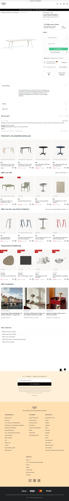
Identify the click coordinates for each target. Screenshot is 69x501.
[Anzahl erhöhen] (47, 49)
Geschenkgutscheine (34, 435)
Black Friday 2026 (49, 445)
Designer (47, 422)
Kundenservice (8, 417)
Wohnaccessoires (33, 422)
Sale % (46, 427)
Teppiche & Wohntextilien (35, 427)
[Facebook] (30, 480)
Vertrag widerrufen (34, 395)
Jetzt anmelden (64, 27)
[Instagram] (34, 480)
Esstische (16, 12)
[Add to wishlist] (13, 168)
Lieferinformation (8, 435)
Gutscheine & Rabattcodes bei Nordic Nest (54, 450)
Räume (46, 437)
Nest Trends (48, 442)
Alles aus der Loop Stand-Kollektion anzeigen (56, 209)
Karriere (28, 464)
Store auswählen (63, 66)
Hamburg (28, 474)
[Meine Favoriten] (60, 3)
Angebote (47, 425)
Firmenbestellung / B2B (10, 447)
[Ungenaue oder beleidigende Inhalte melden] (67, 131)
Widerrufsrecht (8, 450)
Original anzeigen (18, 130)
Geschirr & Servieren (33, 417)
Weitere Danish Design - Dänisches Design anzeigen (14, 339)
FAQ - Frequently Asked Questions (12, 432)
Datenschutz (7, 442)
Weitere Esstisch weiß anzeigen (9, 334)
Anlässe (47, 435)
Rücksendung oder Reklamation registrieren (14, 425)
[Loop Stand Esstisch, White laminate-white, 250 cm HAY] (20, 35)
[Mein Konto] (57, 3)
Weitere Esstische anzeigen (8, 341)
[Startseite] (3, 4)
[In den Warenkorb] (15, 168)
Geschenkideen (48, 440)
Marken (47, 420)
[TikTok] (39, 480)
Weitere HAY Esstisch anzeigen (9, 331)
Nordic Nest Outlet (30, 472)
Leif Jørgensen (46, 12)
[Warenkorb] (63, 3)
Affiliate (27, 467)
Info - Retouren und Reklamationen (12, 422)
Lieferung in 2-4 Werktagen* (35, 0)
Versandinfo (64, 62)
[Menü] (67, 3)
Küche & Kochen (32, 420)
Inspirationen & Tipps (50, 417)
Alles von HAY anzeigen (60, 172)
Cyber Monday (48, 447)
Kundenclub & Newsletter (10, 427)
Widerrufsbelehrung (9, 430)
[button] (46, 19)
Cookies (6, 445)
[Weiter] (38, 35)
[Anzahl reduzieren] (44, 49)
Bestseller (47, 432)
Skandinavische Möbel (5, 12)
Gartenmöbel (32, 432)
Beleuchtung (32, 425)
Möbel (30, 430)
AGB (6, 440)
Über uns (28, 459)
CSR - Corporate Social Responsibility (34, 462)
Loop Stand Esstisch (23, 12)
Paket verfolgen (8, 437)
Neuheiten (47, 430)
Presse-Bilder (29, 469)
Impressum (7, 420)
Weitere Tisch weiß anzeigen (8, 336)
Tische (12, 12)
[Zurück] (2, 35)
